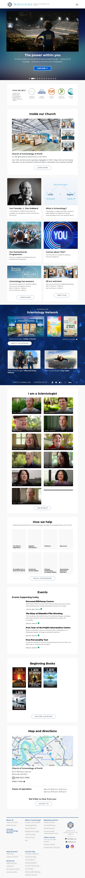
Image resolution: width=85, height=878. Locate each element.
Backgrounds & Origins (32, 831)
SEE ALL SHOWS (69, 339)
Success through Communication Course (51, 832)
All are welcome (54, 281)
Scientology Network (42, 312)
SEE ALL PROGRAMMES (42, 578)
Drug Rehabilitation (31, 863)
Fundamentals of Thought (52, 847)
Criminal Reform (30, 860)
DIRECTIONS (17, 782)
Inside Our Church (12, 822)
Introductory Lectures (13, 869)
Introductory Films (11, 872)
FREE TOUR (61, 295)
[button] (29, 78)
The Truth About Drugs (32, 866)
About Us (9, 820)
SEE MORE (41, 508)
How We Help (30, 851)
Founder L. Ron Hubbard (32, 822)
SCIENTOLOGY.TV (41, 382)
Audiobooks (10, 866)
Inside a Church (30, 837)
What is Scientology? (33, 820)
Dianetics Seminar (49, 822)
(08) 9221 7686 (22, 778)
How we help (42, 522)
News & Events (12, 851)
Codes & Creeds (30, 834)
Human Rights (29, 869)
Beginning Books (42, 663)
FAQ (26, 840)
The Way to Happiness (32, 854)
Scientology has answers (21, 281)
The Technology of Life (42, 55)
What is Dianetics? (30, 828)
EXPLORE (41, 71)
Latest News (10, 854)
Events (43, 592)
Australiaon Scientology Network (12, 830)
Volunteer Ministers (31, 875)
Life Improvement (49, 828)
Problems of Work (49, 844)
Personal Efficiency (49, 825)
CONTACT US (43, 804)
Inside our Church (42, 114)
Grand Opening (11, 825)
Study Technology (30, 857)
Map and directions (42, 731)
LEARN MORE (42, 168)
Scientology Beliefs (31, 825)
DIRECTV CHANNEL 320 (22, 382)
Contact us (71, 839)
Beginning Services (51, 820)
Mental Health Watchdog (32, 872)
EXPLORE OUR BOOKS (43, 716)
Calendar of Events (12, 857)
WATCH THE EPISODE (19, 343)
